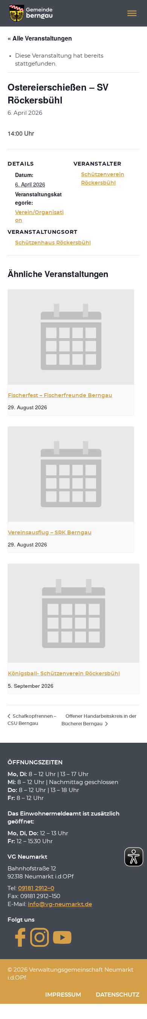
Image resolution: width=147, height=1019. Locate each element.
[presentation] (71, 337)
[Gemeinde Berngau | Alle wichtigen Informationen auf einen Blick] (31, 13)
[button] (131, 13)
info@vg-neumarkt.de (60, 904)
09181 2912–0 (36, 888)
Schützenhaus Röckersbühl (53, 243)
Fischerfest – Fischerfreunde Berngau (60, 395)
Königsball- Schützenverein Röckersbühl (64, 673)
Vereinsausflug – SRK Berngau (50, 532)
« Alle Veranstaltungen (40, 38)
